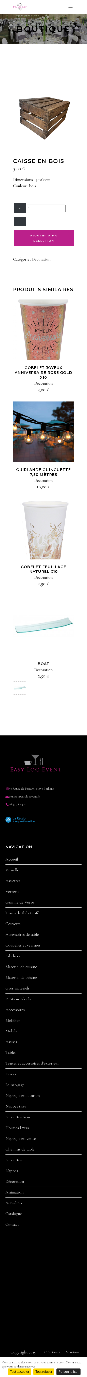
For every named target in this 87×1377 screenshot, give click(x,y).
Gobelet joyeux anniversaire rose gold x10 (43, 373)
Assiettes (12, 881)
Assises (11, 1042)
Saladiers (12, 956)
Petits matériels (18, 999)
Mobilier (12, 1021)
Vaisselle (12, 870)
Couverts (12, 924)
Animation (14, 1192)
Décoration (41, 259)
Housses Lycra (17, 1128)
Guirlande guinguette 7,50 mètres (43, 472)
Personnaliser (68, 1371)
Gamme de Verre (19, 902)
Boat (43, 664)
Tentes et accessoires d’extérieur (32, 1063)
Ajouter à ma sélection (43, 238)
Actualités (13, 1203)
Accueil (11, 859)
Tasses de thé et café (22, 913)
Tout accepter (19, 1371)
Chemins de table (20, 1149)
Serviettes (13, 1160)
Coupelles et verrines (22, 945)
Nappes (11, 1171)
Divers (10, 1074)
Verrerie (12, 892)
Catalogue (13, 1214)
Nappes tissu (15, 1106)
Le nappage (14, 1085)
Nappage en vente (20, 1139)
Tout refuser (43, 1371)
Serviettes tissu (17, 1117)
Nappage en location (22, 1096)
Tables (10, 1053)
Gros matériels (17, 988)
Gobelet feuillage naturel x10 (43, 569)
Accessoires (15, 1010)
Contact (12, 1224)
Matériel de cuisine (21, 967)
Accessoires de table (22, 935)
